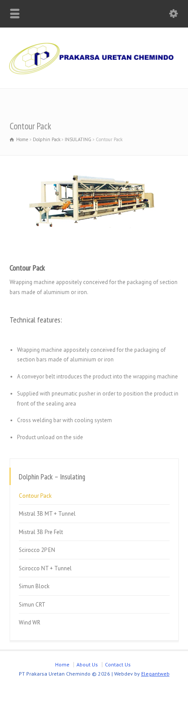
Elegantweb (155, 673)
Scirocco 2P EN (37, 550)
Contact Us (118, 664)
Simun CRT (32, 604)
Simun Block (34, 586)
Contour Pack (35, 495)
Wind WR (29, 622)
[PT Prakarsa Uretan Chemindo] (94, 77)
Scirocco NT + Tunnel (45, 568)
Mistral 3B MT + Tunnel (47, 513)
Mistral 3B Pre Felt (41, 532)
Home (62, 664)
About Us (87, 664)
